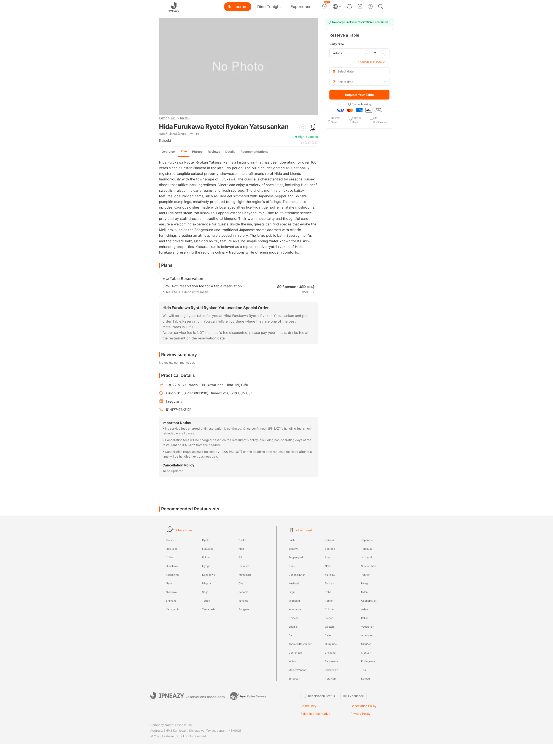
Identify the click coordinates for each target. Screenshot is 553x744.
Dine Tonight (269, 6)
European (294, 678)
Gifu (173, 118)
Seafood (330, 548)
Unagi (364, 583)
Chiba (169, 557)
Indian (292, 661)
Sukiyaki (366, 557)
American (367, 635)
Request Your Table (359, 94)
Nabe (328, 566)
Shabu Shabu (369, 566)
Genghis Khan (297, 574)
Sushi (292, 540)
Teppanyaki (296, 557)
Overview (169, 151)
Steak (328, 557)
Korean (365, 678)
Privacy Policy (360, 713)
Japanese (367, 540)
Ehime (206, 557)
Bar (291, 635)
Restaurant (238, 6)
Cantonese (295, 652)
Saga (205, 592)
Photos (197, 151)
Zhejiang (330, 652)
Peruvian (330, 678)
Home (163, 118)
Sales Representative (315, 713)
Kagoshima (172, 574)
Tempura (366, 548)
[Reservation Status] (360, 6)
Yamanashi (208, 609)
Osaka (242, 540)
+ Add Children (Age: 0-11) (373, 61)
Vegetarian (367, 626)
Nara (169, 583)
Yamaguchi (172, 609)
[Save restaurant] (302, 127)
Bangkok (243, 609)
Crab (291, 566)
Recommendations (255, 151)
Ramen (329, 600)
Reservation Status (321, 696)
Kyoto (205, 540)
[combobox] (359, 82)
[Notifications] (349, 6)
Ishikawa (243, 566)
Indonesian (331, 670)
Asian (364, 609)
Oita (240, 583)
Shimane (171, 600)
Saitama (243, 592)
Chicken (330, 609)
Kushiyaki (294, 583)
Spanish (293, 626)
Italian (365, 618)
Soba (328, 592)
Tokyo (169, 540)
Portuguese (368, 661)
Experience (301, 6)
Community (308, 706)
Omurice (366, 644)
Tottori (206, 600)
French (329, 618)
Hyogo (206, 566)
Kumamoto (244, 574)
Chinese (294, 618)
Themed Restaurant (300, 644)
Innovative (295, 609)
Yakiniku (330, 574)
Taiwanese (331, 661)
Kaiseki (185, 118)
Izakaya (293, 548)
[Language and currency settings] (337, 6)
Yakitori (365, 574)
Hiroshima (172, 566)
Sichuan (366, 652)
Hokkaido (172, 548)
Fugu (292, 592)
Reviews (214, 151)
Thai (364, 670)
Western (330, 626)
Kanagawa (208, 574)
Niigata (206, 583)
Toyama (243, 600)
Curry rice (331, 644)
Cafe (328, 635)
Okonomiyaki (369, 600)
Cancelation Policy (364, 706)
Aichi (241, 548)
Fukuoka (207, 548)
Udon (364, 592)
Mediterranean (297, 670)
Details (230, 151)
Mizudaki (294, 600)
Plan (184, 151)
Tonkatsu (330, 583)
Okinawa (171, 592)
